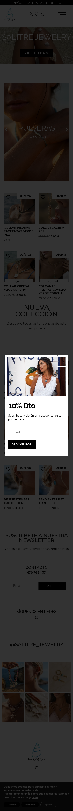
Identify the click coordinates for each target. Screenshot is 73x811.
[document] (36, 405)
